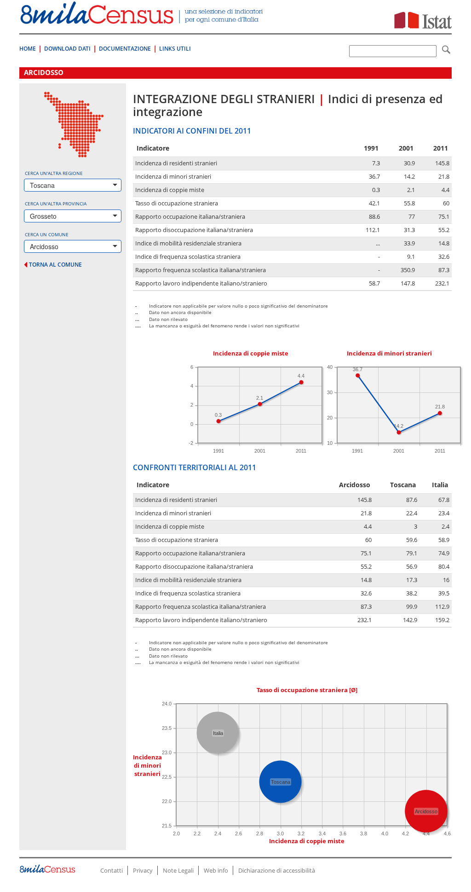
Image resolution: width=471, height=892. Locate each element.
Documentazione (125, 48)
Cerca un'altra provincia (55, 203)
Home (27, 48)
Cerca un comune (47, 234)
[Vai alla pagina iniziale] (142, 19)
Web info (216, 870)
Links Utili (175, 48)
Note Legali (178, 870)
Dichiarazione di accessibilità (276, 870)
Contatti (111, 870)
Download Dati (67, 48)
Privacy (143, 870)
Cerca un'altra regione (54, 173)
